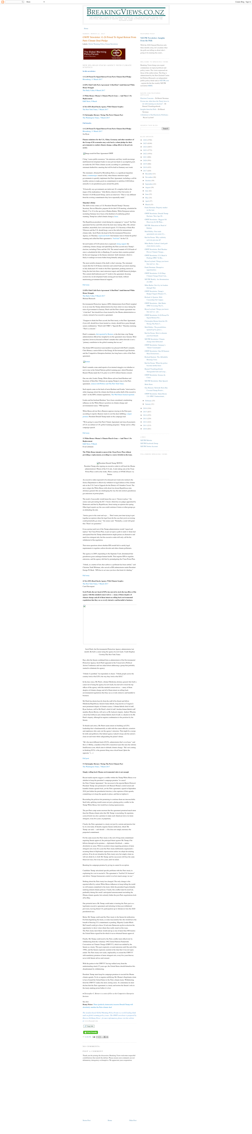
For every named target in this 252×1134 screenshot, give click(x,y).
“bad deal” (116, 238)
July (147, 191)
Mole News (149, 384)
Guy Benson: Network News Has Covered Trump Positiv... (156, 389)
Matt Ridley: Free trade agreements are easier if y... (155, 232)
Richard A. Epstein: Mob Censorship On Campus (154, 298)
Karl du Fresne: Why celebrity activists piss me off (155, 238)
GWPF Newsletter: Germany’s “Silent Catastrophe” (155, 346)
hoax (116, 216)
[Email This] (97, 1037)
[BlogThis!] (99, 1037)
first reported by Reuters (104, 334)
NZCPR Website (146, 440)
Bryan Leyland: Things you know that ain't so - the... (157, 262)
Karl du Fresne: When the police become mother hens (156, 364)
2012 (145, 422)
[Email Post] (93, 1037)
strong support (121, 244)
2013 (145, 418)
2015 (145, 411)
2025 (145, 143)
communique (92, 175)
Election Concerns (147, 98)
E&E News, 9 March (90, 101)
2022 (145, 153)
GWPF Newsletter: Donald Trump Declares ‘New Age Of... (156, 214)
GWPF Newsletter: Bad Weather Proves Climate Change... (156, 250)
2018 (145, 167)
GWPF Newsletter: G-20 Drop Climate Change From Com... (156, 274)
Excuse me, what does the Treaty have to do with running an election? (154, 102)
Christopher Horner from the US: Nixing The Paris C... (156, 322)
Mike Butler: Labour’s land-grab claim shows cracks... (156, 244)
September (149, 184)
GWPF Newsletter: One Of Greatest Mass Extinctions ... (157, 352)
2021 (145, 157)
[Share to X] (102, 1037)
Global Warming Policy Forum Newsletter (103, 44)
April (147, 201)
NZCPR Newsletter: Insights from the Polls (152, 39)
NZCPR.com (164, 80)
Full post (86, 758)
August (148, 187)
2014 (145, 415)
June (147, 194)
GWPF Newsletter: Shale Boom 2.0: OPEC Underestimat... (156, 395)
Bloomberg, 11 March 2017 (92, 79)
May (147, 197)
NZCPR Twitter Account (149, 446)
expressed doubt (104, 235)
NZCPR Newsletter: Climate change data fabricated (155, 340)
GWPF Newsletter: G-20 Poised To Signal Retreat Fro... (157, 316)
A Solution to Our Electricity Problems (154, 115)
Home (86, 28)
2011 (145, 425)
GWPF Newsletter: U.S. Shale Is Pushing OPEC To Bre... (156, 256)
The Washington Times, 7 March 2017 (96, 117)
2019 (145, 164)
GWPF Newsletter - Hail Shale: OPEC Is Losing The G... (155, 304)
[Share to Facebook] (104, 1037)
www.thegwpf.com (91, 1021)
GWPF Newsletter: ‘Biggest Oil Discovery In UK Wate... (156, 220)
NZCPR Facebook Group (149, 443)
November (149, 177)
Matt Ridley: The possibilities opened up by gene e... (155, 328)
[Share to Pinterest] (107, 1037)
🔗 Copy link (89, 1026)
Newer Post (87, 1120)
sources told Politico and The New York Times (107, 383)
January (148, 404)
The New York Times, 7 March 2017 (95, 109)
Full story (86, 285)
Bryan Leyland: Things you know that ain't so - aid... (157, 310)
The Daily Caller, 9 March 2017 (94, 90)
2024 (145, 147)
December (149, 173)
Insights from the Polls (148, 109)
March (147, 204)
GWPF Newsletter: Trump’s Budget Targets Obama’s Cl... (156, 292)
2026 (145, 140)
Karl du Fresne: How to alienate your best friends (156, 334)
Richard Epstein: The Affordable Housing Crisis (156, 358)
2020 (145, 160)
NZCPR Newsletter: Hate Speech (156, 381)
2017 (145, 170)
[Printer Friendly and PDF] (90, 1034)
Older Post (132, 1120)
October (148, 180)
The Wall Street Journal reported (122, 394)
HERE (150, 85)
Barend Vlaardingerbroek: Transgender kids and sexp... (156, 370)
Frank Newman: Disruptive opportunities (154, 268)
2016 (145, 408)
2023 (145, 150)
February (148, 400)
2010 (145, 429)
